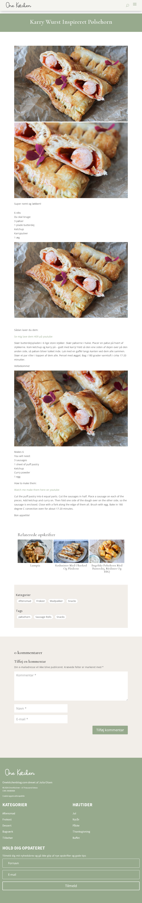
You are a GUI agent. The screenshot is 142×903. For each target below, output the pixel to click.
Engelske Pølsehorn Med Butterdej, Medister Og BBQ (106, 568)
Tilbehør (7, 837)
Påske (76, 825)
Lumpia (35, 565)
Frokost (40, 601)
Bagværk (7, 831)
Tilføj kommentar (110, 730)
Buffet (76, 837)
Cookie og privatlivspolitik (13, 796)
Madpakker (56, 601)
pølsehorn (24, 617)
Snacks (72, 601)
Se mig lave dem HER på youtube (33, 336)
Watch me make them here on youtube (36, 489)
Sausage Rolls (43, 617)
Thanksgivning (81, 831)
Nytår (76, 819)
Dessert (7, 825)
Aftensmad (25, 601)
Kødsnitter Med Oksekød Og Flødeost (71, 566)
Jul (74, 813)
